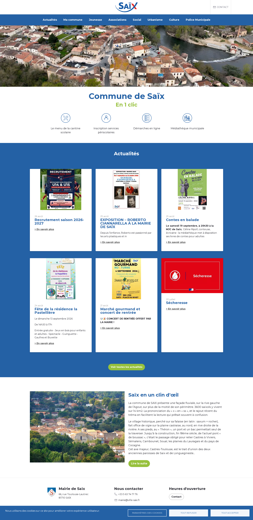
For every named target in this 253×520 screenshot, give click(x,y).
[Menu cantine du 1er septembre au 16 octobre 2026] (65, 118)
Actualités (50, 19)
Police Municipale (198, 19)
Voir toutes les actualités (126, 367)
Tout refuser (188, 513)
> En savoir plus (44, 229)
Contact (223, 7)
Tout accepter (230, 513)
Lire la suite (139, 463)
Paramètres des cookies (147, 513)
